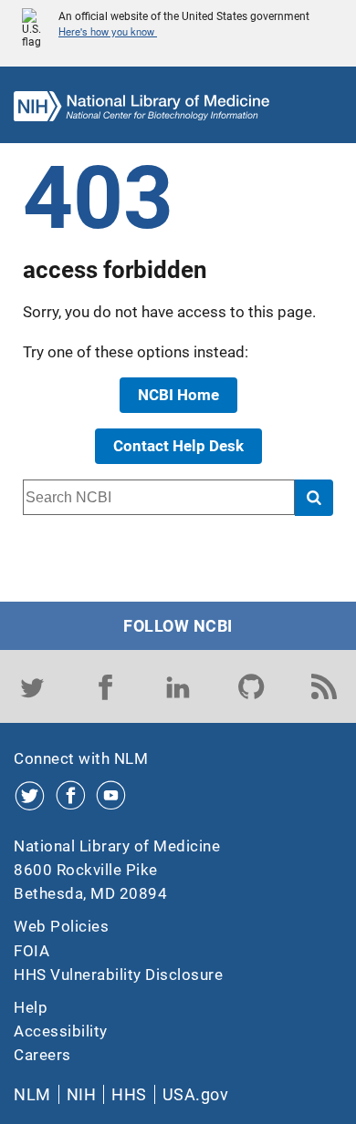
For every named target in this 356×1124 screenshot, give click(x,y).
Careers (42, 1055)
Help (30, 1007)
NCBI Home (178, 395)
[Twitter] (32, 686)
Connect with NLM (81, 758)
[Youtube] (111, 795)
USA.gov (195, 1094)
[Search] (314, 497)
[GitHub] (251, 686)
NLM (32, 1094)
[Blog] (324, 686)
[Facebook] (105, 686)
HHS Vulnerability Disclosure (118, 974)
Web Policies (61, 926)
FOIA (31, 951)
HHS (129, 1094)
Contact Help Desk (178, 446)
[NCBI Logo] (141, 110)
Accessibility (61, 1031)
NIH (82, 1094)
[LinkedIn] (178, 686)
